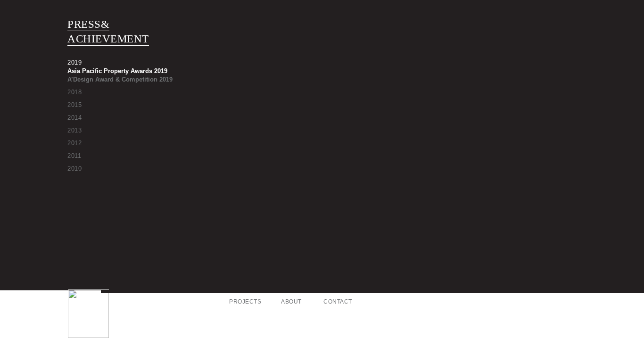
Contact (337, 301)
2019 (74, 62)
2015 (74, 104)
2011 (74, 155)
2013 (74, 130)
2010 (74, 168)
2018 (74, 92)
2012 (74, 143)
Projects (245, 301)
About (291, 301)
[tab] (140, 62)
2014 (74, 117)
